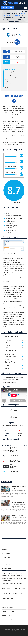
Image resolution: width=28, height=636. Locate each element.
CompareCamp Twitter (7, 603)
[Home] (14, 3)
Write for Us (4, 549)
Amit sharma (4, 573)
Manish (3, 578)
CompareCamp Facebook (7, 607)
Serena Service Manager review (15, 460)
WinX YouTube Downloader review (14, 466)
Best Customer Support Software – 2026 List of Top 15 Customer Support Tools (13, 574)
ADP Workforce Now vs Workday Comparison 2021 (18, 501)
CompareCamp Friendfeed (8, 611)
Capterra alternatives (6, 565)
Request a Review (6, 553)
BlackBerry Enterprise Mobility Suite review (14, 449)
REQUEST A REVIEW (7, 7)
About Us (4, 542)
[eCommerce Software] (5, 518)
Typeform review (15, 455)
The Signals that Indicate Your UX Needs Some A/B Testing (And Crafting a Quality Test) (13, 589)
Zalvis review (14, 471)
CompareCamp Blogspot (7, 619)
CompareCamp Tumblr (7, 615)
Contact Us (4, 545)
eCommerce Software (17, 515)
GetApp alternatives (6, 557)
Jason (3, 588)
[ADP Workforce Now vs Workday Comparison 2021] (5, 503)
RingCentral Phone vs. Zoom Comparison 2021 (19, 487)
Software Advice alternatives (8, 561)
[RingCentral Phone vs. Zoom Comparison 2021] (5, 489)
